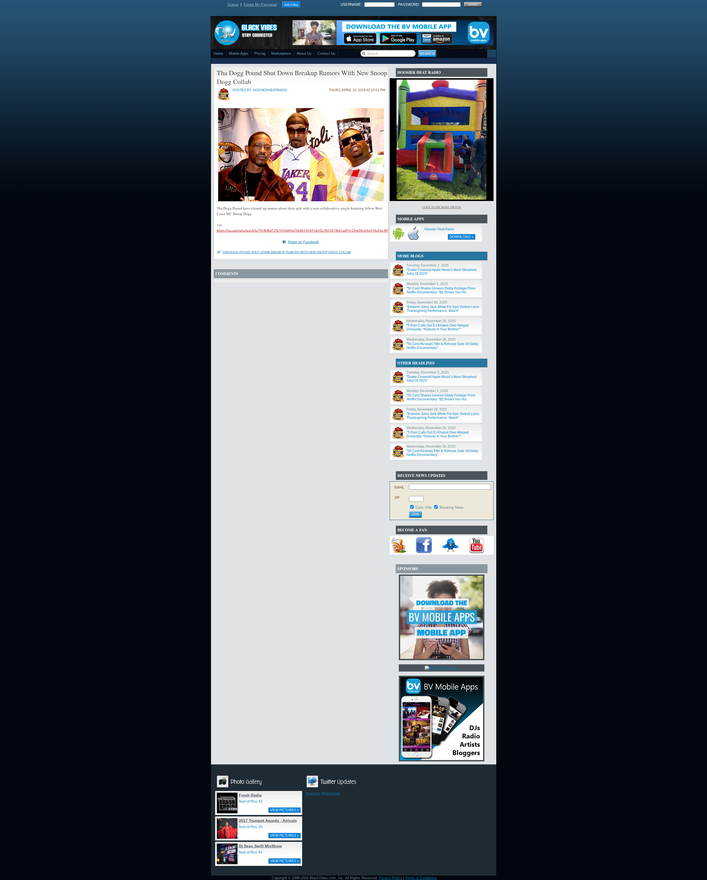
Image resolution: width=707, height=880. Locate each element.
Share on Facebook (303, 242)
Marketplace (281, 53)
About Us (304, 53)
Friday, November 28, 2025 (427, 302)
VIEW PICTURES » (284, 810)
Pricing (259, 53)
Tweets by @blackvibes (322, 793)
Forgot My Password (260, 4)
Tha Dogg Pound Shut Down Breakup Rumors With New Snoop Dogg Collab (286, 252)
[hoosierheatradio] (224, 100)
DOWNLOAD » (461, 237)
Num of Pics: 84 (250, 852)
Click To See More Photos (441, 207)
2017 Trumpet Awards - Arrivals (268, 820)
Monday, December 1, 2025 (427, 284)
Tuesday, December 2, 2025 (428, 265)
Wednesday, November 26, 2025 (431, 321)
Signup (232, 4)
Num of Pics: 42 (250, 801)
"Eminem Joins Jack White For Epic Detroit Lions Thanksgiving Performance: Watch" (443, 309)
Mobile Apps (239, 53)
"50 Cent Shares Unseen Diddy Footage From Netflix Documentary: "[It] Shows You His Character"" (441, 292)
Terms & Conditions (421, 878)
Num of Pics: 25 (250, 827)
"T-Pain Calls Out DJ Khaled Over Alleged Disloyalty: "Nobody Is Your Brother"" (438, 327)
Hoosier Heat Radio (439, 229)
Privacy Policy (390, 878)
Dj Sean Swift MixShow (260, 846)
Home (218, 53)
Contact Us (326, 53)
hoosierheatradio (270, 90)
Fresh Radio (250, 795)
